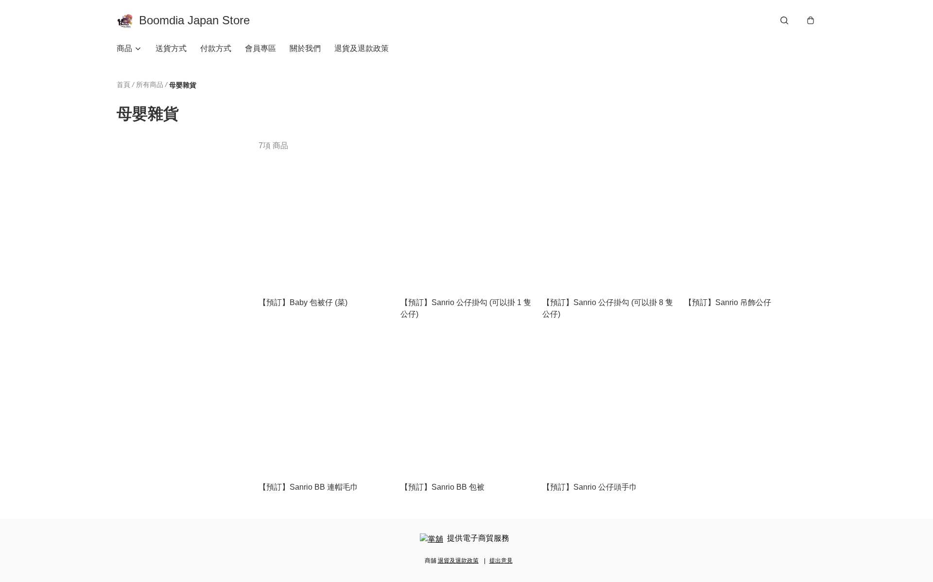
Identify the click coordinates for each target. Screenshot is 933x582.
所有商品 (149, 84)
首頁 (123, 84)
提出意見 (501, 560)
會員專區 (260, 48)
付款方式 (215, 48)
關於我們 (305, 48)
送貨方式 (171, 48)
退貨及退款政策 (361, 48)
